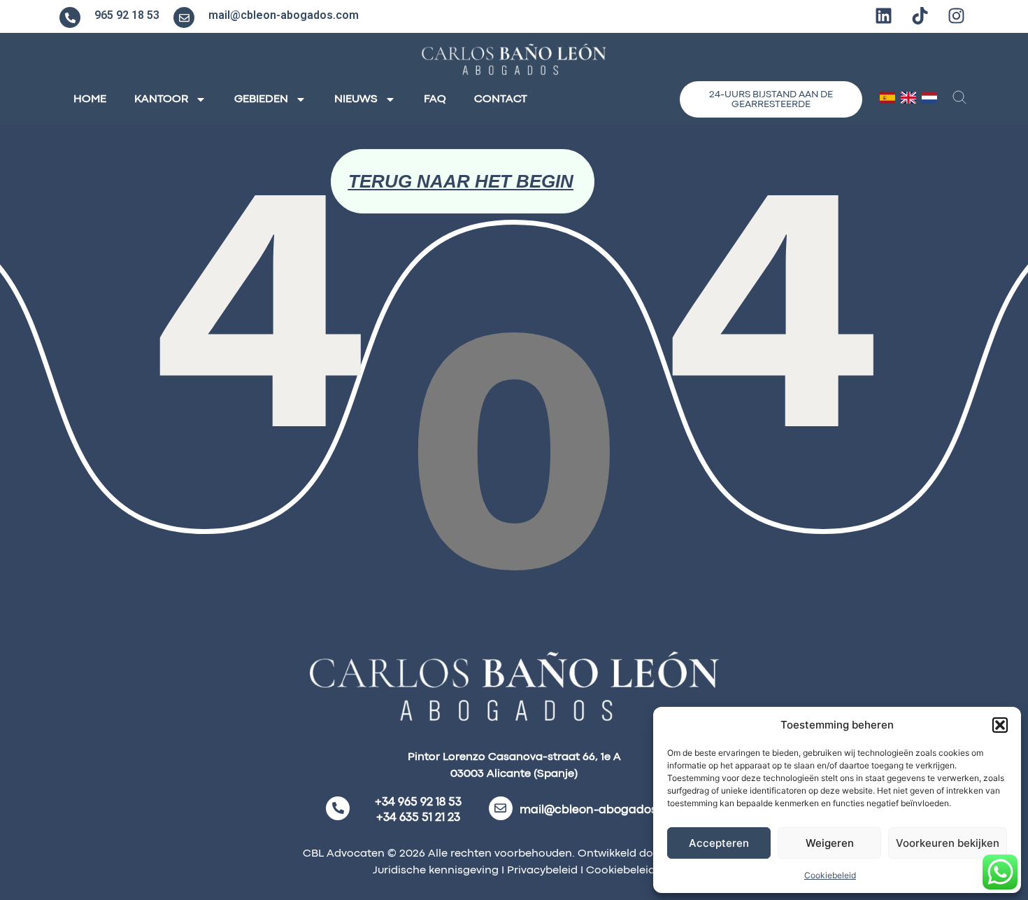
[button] (1000, 725)
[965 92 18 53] (69, 17)
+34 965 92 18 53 (418, 802)
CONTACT (500, 99)
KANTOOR (161, 99)
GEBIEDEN (261, 99)
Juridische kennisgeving (436, 871)
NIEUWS (356, 99)
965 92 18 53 (126, 15)
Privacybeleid (541, 871)
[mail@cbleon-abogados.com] (183, 17)
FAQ (435, 99)
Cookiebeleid (830, 875)
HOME (89, 99)
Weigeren (830, 843)
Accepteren (719, 843)
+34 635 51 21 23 (418, 818)
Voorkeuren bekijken (947, 843)
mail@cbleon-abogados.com (283, 15)
